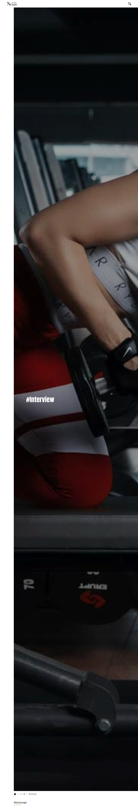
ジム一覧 (22, 794)
